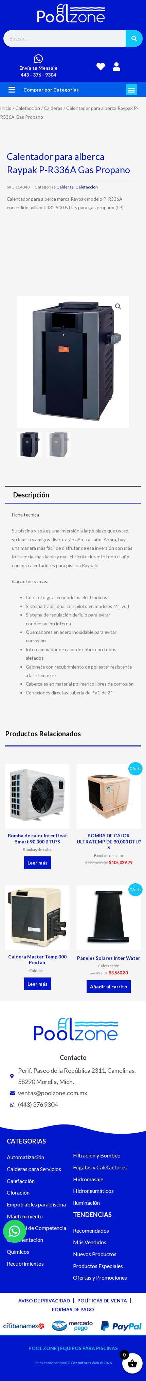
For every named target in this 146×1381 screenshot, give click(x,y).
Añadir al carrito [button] (108, 986)
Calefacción (27, 108)
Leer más (38, 863)
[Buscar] (134, 38)
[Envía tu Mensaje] (38, 59)
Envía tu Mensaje (38, 68)
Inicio (6, 108)
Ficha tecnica (25, 514)
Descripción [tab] (31, 495)
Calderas (53, 108)
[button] (11, 89)
